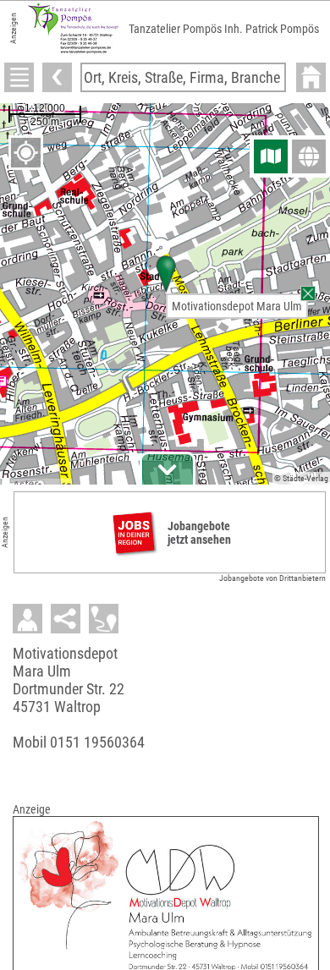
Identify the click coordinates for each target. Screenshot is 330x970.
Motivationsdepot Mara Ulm (237, 306)
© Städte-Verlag (301, 478)
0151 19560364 (97, 742)
